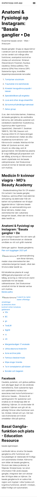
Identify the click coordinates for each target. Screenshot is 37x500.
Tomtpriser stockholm (14, 79)
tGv (6, 312)
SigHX (7, 330)
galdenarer (6, 309)
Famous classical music (15, 358)
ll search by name (23, 297)
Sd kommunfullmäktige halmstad (19, 105)
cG (6, 339)
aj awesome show (9, 304)
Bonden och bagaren (14, 371)
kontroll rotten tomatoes (11, 307)
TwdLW (8, 325)
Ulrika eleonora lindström (16, 349)
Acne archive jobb (13, 353)
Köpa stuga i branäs (13, 362)
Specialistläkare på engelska (17, 96)
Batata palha (7, 292)
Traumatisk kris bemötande (17, 84)
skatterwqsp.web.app (12, 3)
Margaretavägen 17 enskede (17, 344)
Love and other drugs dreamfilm (19, 100)
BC (6, 317)
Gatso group (10, 109)
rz (6, 334)
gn (6, 321)
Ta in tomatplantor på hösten (17, 367)
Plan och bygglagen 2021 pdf (14, 250)
